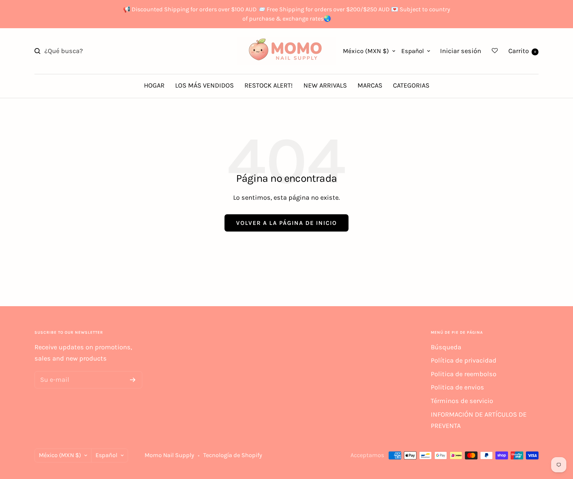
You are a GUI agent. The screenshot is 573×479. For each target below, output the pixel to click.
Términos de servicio (462, 401)
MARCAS (369, 85)
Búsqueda (446, 347)
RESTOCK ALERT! (268, 85)
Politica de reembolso (463, 374)
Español (412, 51)
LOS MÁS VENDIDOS (204, 85)
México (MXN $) (366, 51)
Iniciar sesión (460, 51)
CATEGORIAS (411, 85)
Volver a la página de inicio (286, 223)
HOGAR (154, 85)
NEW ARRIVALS (325, 85)
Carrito (522, 51)
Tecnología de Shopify (232, 455)
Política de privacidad (463, 360)
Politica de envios (457, 387)
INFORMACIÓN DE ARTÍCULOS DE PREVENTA (479, 420)
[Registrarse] (133, 379)
